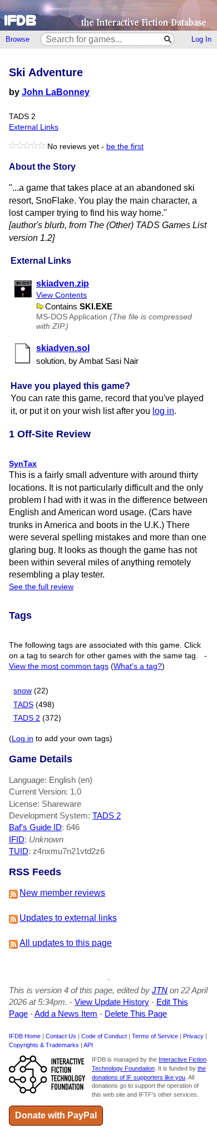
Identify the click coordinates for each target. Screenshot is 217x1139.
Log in (22, 738)
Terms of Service (155, 1036)
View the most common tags (58, 666)
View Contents (61, 295)
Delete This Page (136, 1013)
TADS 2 (26, 718)
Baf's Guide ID (35, 827)
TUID (18, 851)
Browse (17, 39)
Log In (201, 39)
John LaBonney (56, 92)
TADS (23, 705)
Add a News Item (65, 1013)
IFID (16, 839)
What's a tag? (138, 666)
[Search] (168, 39)
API (88, 1045)
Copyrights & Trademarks (44, 1045)
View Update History (112, 1002)
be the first (125, 146)
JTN (159, 990)
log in (163, 411)
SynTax (23, 463)
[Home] (108, 15)
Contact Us (61, 1036)
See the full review (41, 587)
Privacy (193, 1036)
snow (22, 691)
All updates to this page (65, 943)
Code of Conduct (104, 1036)
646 (73, 827)
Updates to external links (68, 918)
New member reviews (62, 893)
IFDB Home (25, 1036)
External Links (33, 127)
